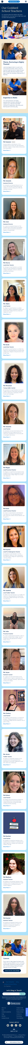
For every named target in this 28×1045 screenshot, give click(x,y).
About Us (4, 1007)
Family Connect (20, 1012)
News (3, 1009)
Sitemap (3, 1016)
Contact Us (19, 1014)
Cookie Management (19, 1036)
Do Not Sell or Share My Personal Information (14, 1037)
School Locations (20, 1009)
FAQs (3, 1014)
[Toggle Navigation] (26, 2)
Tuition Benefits (19, 1018)
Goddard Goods (5, 1018)
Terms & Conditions (8, 1036)
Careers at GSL (19, 1007)
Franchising (19, 1016)
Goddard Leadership (6, 1012)
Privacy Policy (22, 1034)
